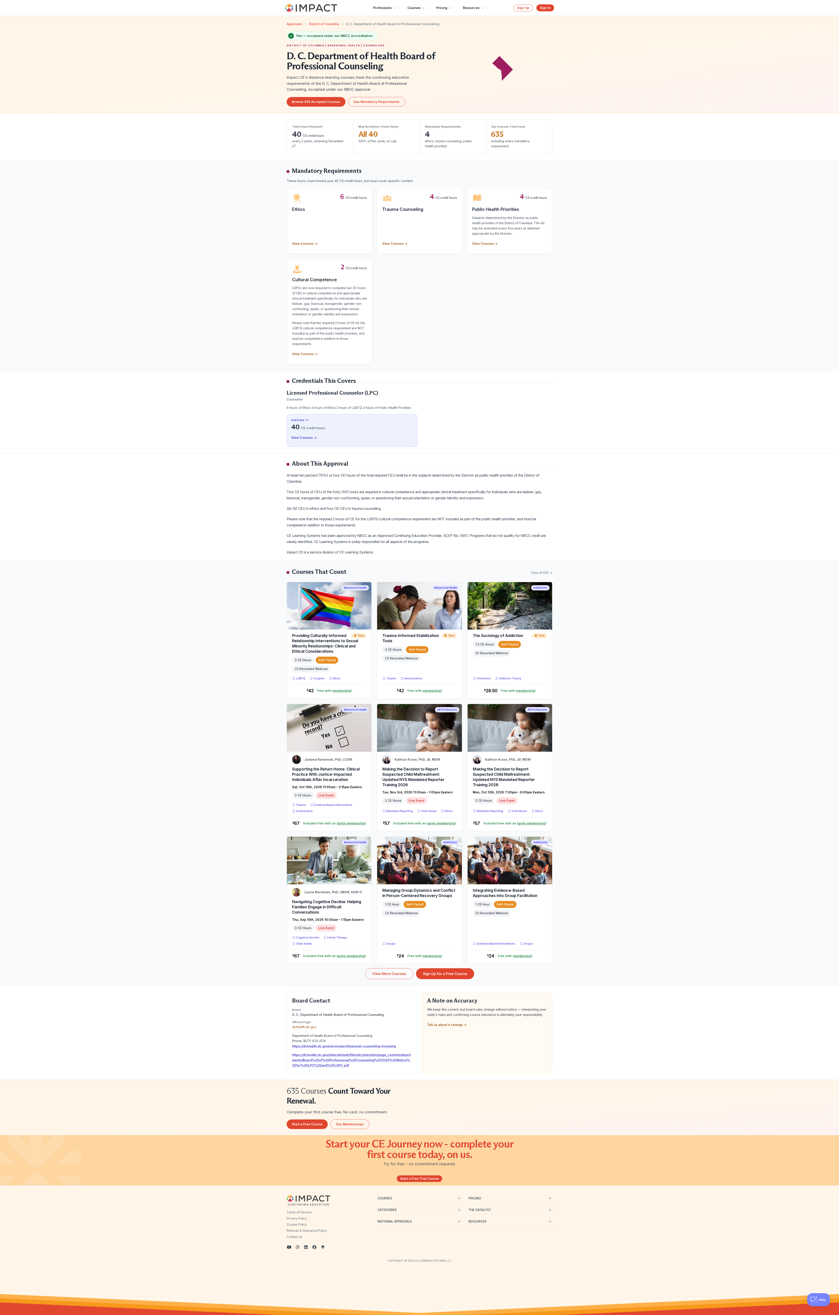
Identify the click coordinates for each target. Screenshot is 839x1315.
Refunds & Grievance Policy (307, 1230)
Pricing (441, 8)
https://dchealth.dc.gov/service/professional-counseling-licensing (344, 1046)
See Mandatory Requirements (377, 102)
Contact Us (294, 1237)
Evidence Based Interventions (333, 805)
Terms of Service (299, 1212)
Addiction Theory (510, 678)
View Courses (304, 243)
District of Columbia (324, 24)
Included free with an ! (334, 823)
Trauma (391, 678)
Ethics (336, 678)
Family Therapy (337, 937)
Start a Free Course (307, 1124)
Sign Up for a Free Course (445, 974)
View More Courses (389, 974)
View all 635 (541, 572)
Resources (471, 8)
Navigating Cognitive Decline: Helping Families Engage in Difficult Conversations (326, 906)
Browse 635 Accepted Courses (316, 102)
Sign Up (523, 8)
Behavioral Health (355, 587)
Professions (382, 8)
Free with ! (334, 690)
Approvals (294, 24)
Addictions (540, 587)
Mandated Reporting (399, 811)
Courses (414, 8)
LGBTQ (300, 678)
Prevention (484, 678)
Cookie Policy (297, 1224)
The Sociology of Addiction (498, 635)
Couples (319, 678)
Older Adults (304, 943)
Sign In (545, 8)
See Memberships (350, 1124)
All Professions (447, 709)
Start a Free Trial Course (419, 1178)
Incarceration (304, 811)
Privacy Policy (297, 1218)
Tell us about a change (446, 1025)
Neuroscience (413, 678)
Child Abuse (429, 811)
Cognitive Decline (307, 937)
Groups (391, 943)
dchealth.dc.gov (304, 1027)
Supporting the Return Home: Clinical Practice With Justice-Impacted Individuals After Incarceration (326, 774)
